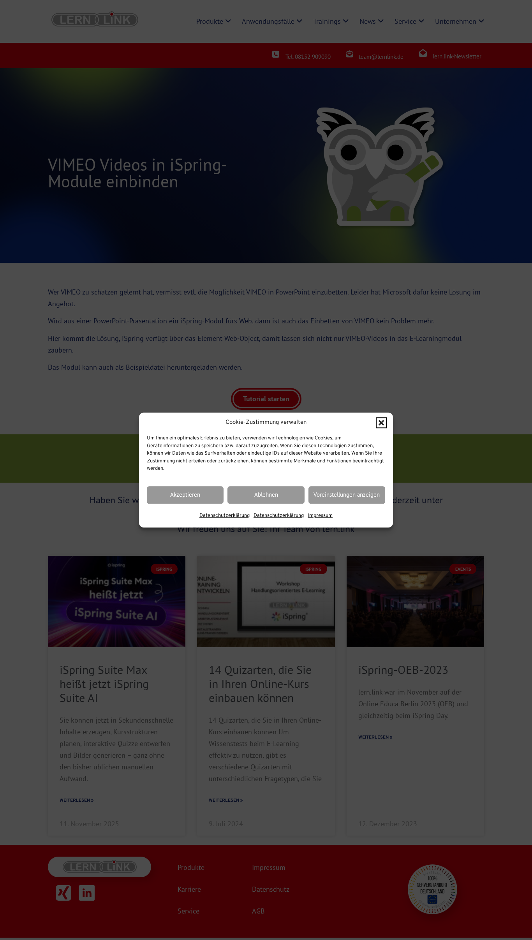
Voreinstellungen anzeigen (347, 495)
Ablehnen (266, 495)
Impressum (320, 516)
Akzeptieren (185, 495)
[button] (381, 423)
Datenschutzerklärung (224, 516)
